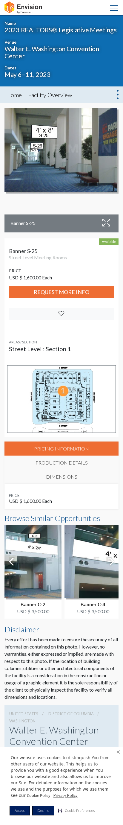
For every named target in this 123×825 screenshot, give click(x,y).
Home (14, 94)
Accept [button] (20, 810)
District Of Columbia (71, 713)
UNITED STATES (23, 713)
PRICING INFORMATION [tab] (61, 448)
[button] (76, 810)
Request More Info (61, 292)
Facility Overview (50, 94)
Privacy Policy (65, 795)
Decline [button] (43, 810)
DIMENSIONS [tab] (61, 477)
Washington (22, 721)
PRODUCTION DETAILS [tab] (62, 462)
